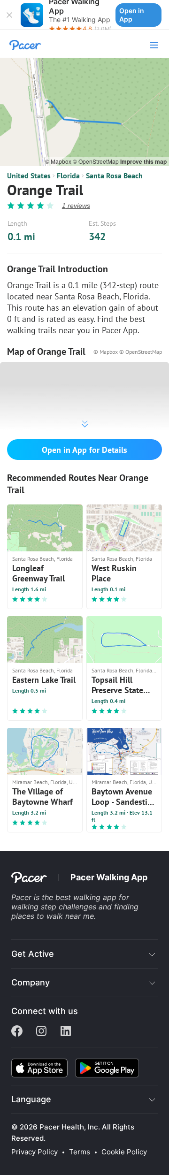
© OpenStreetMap (96, 161)
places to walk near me (52, 916)
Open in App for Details (84, 449)
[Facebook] (17, 1031)
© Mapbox (59, 161)
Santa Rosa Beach (114, 175)
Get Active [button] (32, 954)
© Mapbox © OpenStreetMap (127, 351)
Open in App (131, 15)
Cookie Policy (124, 1152)
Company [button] (30, 982)
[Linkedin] (65, 1031)
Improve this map (143, 161)
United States (29, 175)
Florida (68, 175)
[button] (9, 15)
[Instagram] (41, 1031)
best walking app (87, 897)
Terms (79, 1152)
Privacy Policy (34, 1152)
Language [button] (31, 1099)
